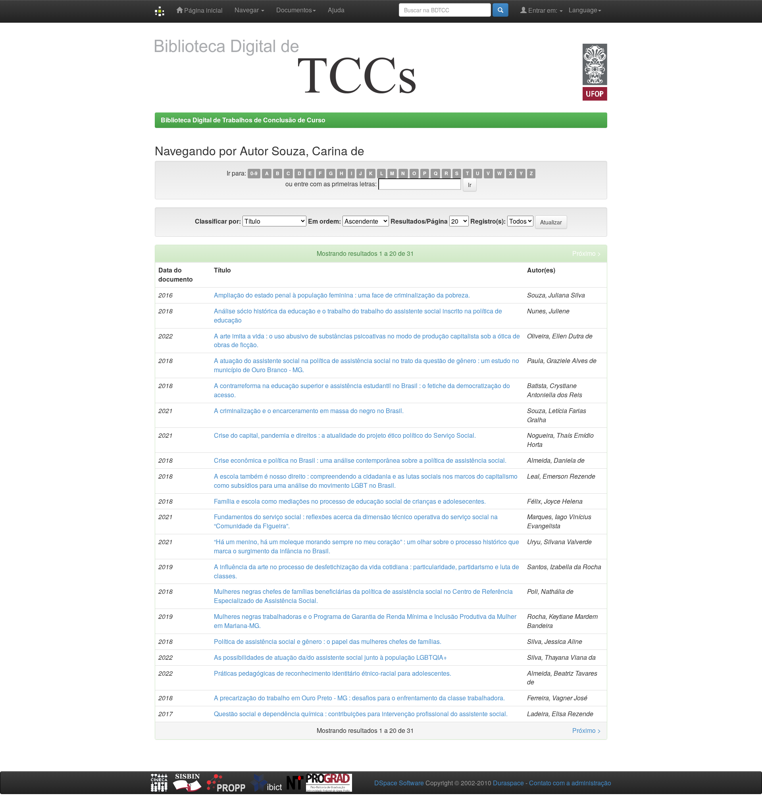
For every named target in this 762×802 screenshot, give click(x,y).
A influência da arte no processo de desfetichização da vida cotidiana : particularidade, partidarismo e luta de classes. (366, 571)
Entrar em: (543, 10)
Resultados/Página (419, 221)
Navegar (247, 9)
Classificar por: (218, 221)
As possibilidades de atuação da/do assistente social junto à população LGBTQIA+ (330, 657)
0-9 (254, 173)
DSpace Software (399, 782)
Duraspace (508, 782)
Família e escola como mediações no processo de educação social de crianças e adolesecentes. (350, 501)
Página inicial (203, 10)
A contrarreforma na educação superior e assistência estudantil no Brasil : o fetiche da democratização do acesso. (362, 390)
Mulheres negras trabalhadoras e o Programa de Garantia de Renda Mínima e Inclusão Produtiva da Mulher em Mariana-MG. (365, 621)
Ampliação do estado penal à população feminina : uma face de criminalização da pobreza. (342, 295)
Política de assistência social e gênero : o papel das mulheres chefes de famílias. (327, 641)
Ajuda (336, 9)
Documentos (294, 9)
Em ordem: (324, 221)
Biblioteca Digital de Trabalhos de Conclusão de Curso (243, 119)
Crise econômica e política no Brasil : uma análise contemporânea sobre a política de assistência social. (360, 460)
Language (583, 9)
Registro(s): (488, 221)
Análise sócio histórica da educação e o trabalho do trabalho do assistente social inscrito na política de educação (358, 315)
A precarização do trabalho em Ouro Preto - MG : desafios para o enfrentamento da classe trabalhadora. (359, 697)
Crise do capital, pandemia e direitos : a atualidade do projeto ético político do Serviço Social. (345, 435)
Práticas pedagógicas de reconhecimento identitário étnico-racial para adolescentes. (332, 673)
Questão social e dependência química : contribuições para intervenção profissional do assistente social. (361, 713)
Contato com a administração (570, 782)
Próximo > (586, 253)
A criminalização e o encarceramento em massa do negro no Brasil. (309, 410)
